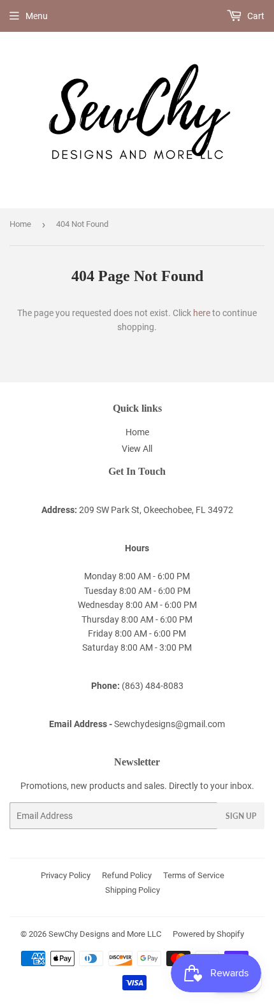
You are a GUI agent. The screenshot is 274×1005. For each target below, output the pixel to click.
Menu (36, 16)
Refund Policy (127, 875)
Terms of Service (193, 875)
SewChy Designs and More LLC (104, 934)
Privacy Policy (65, 875)
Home (20, 224)
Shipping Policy (132, 890)
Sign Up (241, 816)
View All (137, 449)
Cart (254, 16)
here (201, 313)
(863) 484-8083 (153, 686)
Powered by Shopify (208, 934)
